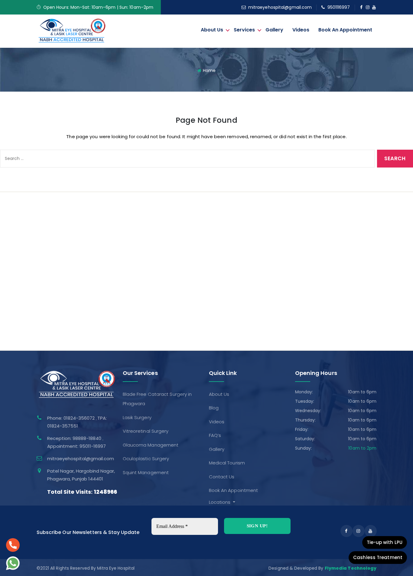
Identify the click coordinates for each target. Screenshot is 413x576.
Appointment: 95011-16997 (76, 446)
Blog (11, 235)
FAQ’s (12, 262)
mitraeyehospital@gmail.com (280, 7)
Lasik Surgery (236, 235)
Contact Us (19, 304)
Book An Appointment (345, 29)
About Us (212, 29)
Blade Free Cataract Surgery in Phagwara (268, 221)
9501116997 (338, 7)
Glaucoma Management (250, 262)
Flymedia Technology (351, 568)
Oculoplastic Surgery (245, 276)
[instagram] (368, 7)
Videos (300, 29)
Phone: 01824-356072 (71, 418)
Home (209, 70)
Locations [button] (220, 502)
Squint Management (245, 290)
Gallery (274, 29)
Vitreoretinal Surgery (245, 249)
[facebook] (361, 7)
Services (244, 29)
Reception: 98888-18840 (74, 438)
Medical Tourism (24, 290)
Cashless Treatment (377, 557)
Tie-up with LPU (385, 542)
